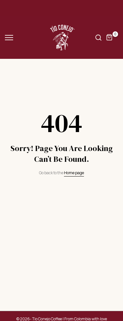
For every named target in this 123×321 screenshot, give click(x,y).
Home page (74, 173)
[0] (109, 37)
